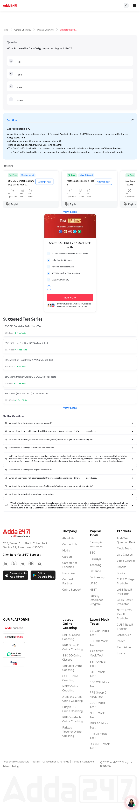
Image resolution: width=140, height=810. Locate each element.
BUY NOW (70, 297)
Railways (95, 559)
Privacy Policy (11, 766)
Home (5, 30)
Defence (95, 571)
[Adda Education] (14, 628)
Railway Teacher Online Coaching (72, 732)
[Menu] (134, 5)
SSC (92, 552)
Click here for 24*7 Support (22, 554)
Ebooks (121, 567)
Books (121, 573)
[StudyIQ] (14, 645)
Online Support (71, 589)
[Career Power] (14, 636)
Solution (12, 120)
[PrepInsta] (14, 654)
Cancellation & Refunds (56, 761)
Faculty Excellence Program (96, 600)
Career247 (124, 635)
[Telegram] (22, 563)
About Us (68, 538)
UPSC (93, 583)
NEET (93, 589)
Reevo (121, 641)
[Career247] (14, 663)
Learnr (121, 653)
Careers (67, 557)
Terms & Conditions (83, 761)
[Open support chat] (131, 802)
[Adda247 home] (10, 5)
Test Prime (124, 647)
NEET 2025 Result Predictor (124, 614)
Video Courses (126, 561)
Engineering (97, 577)
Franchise (68, 573)
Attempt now (44, 181)
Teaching (95, 565)
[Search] (126, 5)
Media (66, 550)
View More (70, 211)
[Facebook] (31, 563)
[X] (14, 563)
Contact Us (69, 544)
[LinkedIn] (5, 563)
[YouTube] (39, 563)
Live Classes (125, 554)
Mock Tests (124, 548)
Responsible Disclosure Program (21, 761)
